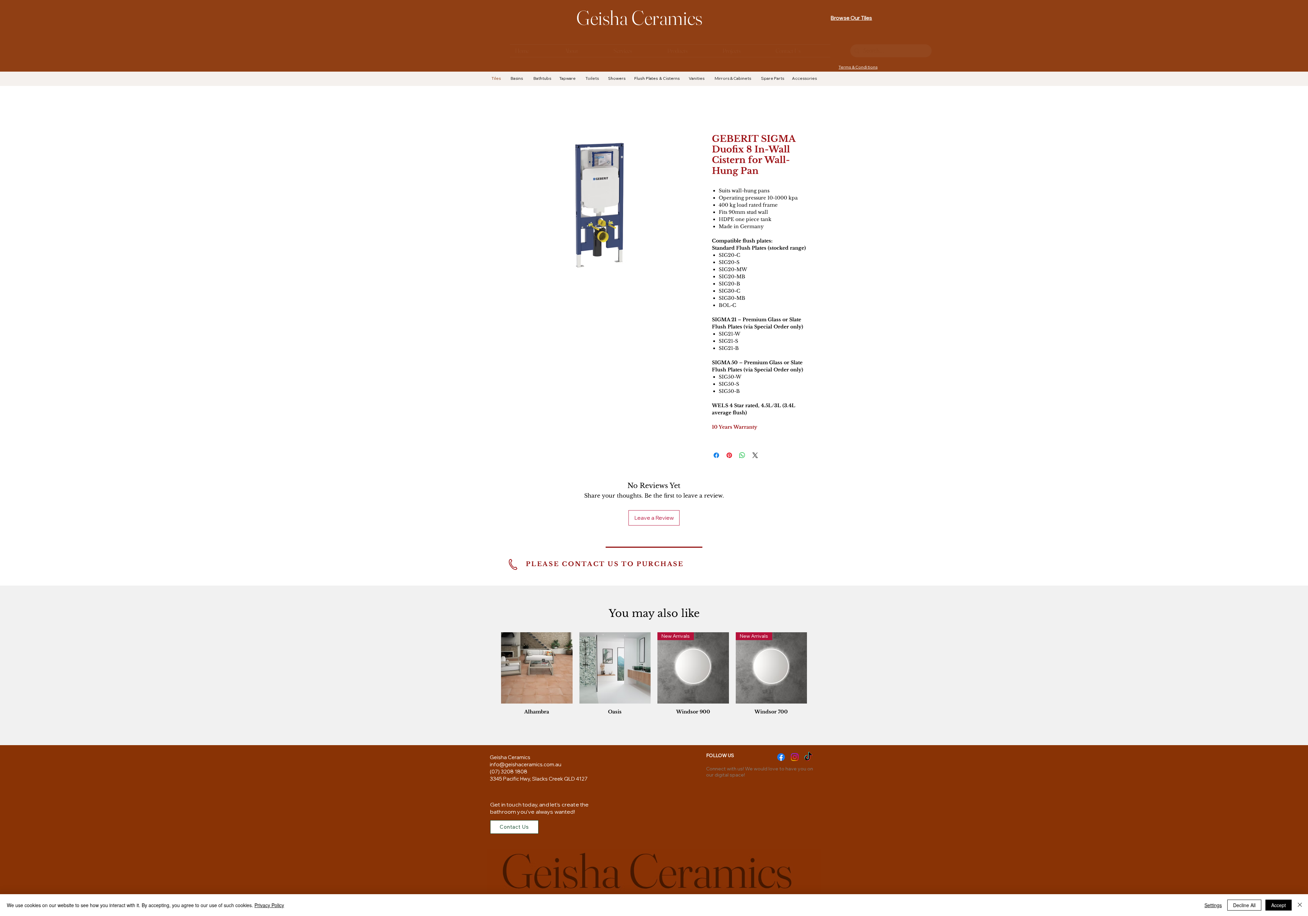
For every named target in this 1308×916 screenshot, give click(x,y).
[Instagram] (795, 757)
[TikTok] (808, 757)
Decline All (1244, 905)
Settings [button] (1213, 905)
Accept (1278, 905)
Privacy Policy (269, 905)
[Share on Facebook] (716, 455)
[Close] (1300, 905)
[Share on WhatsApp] (742, 455)
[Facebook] (781, 757)
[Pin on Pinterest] (729, 455)
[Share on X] (755, 455)
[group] (654, 675)
